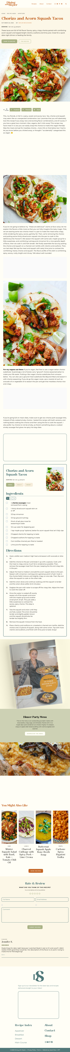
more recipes (36, 871)
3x (14, 498)
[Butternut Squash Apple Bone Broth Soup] (43, 827)
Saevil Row (53, 1050)
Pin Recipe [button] (25, 41)
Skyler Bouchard (25, 22)
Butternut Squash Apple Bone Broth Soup (43, 850)
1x (7, 498)
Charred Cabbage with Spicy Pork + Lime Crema (26, 853)
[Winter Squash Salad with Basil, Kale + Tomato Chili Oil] (9, 827)
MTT (59, 1050)
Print (28, 484)
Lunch (26, 846)
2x (11, 498)
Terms (39, 1050)
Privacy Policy (31, 1050)
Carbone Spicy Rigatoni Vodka (60, 853)
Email (10, 484)
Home (3, 13)
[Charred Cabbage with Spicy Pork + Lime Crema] (26, 827)
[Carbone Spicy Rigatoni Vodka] (60, 827)
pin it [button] (19, 484)
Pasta (61, 846)
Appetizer (21, 13)
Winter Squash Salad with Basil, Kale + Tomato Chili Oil (9, 856)
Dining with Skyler (20, 1050)
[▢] (7, 503)
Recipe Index (11, 13)
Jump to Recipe (9, 41)
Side (9, 846)
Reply (3, 954)
